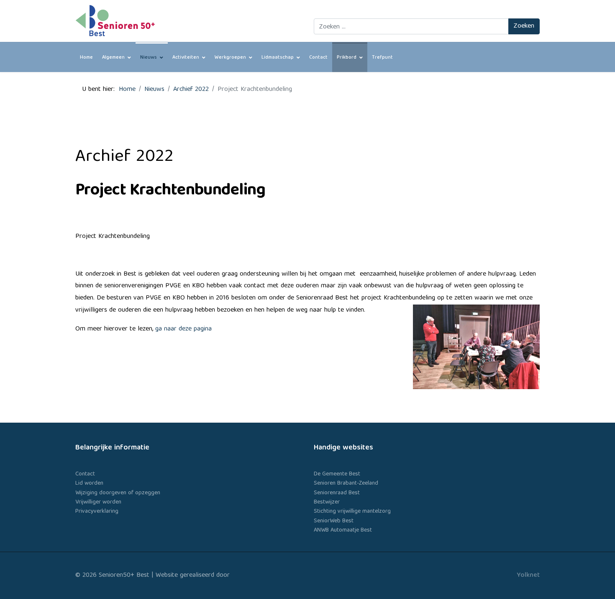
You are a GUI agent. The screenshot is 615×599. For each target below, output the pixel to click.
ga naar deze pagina (183, 329)
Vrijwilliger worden (98, 502)
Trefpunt (382, 57)
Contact (318, 57)
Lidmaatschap (277, 57)
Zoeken (524, 26)
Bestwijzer (327, 502)
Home (86, 57)
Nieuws (148, 57)
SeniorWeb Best (334, 521)
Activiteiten (185, 57)
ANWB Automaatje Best (343, 530)
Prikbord (346, 57)
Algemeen (113, 57)
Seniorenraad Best (337, 493)
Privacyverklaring (96, 511)
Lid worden (89, 483)
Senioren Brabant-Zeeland (346, 483)
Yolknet (528, 575)
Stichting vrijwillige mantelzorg (352, 511)
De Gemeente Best (337, 474)
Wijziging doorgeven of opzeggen (117, 493)
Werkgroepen (230, 57)
